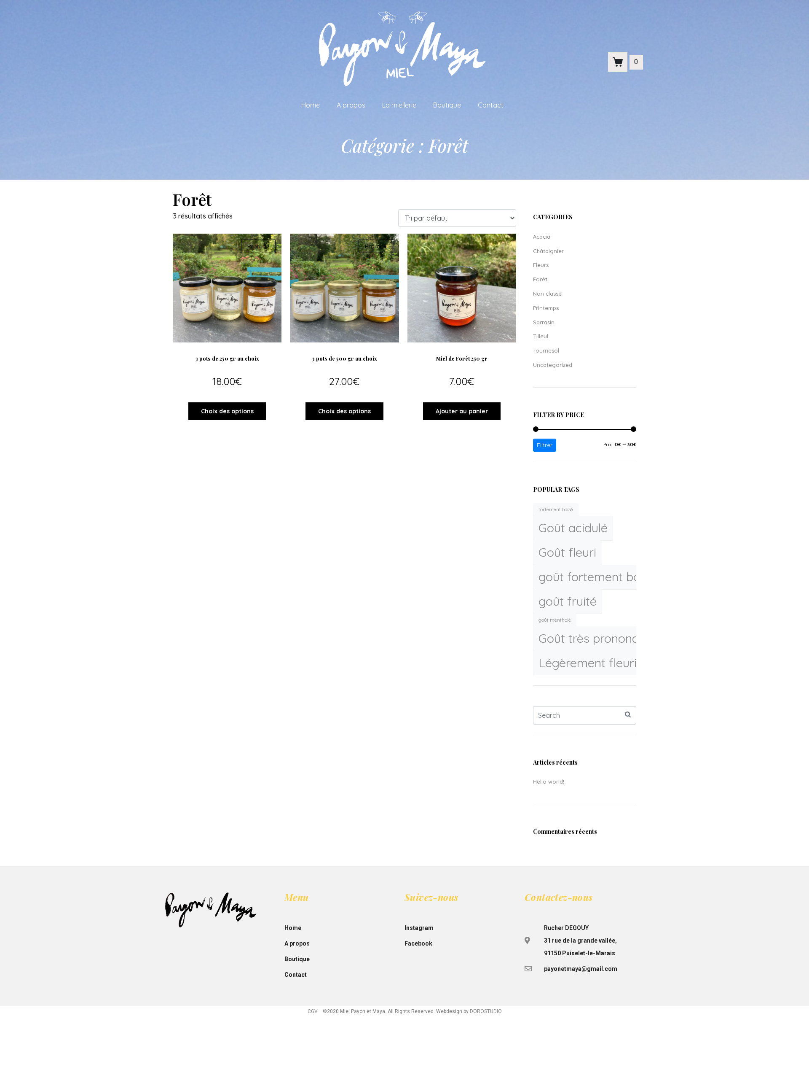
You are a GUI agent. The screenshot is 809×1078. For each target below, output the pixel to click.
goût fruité (567, 601)
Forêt (540, 279)
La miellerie (399, 105)
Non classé (547, 293)
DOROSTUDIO (486, 1011)
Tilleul (540, 336)
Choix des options (227, 411)
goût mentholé (554, 620)
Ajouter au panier (462, 411)
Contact (491, 105)
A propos (351, 105)
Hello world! (548, 781)
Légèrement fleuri (587, 662)
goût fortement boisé (597, 576)
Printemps (546, 308)
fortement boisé (555, 509)
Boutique (447, 105)
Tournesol (546, 350)
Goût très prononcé (591, 638)
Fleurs (541, 264)
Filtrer (544, 445)
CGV (313, 1011)
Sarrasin (544, 322)
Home (310, 105)
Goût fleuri (567, 552)
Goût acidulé (573, 527)
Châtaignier (548, 251)
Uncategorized (552, 364)
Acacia (541, 236)
